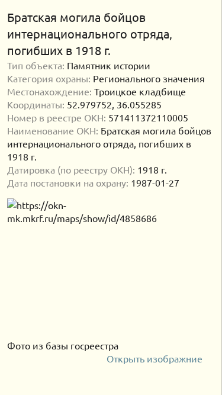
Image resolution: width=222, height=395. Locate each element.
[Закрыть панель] (208, 17)
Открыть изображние (156, 358)
